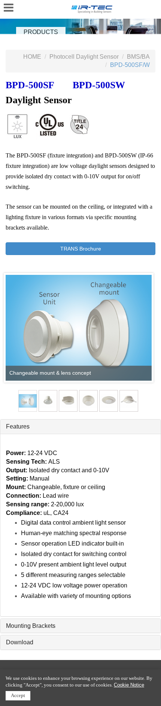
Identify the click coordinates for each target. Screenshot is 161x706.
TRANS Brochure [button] (80, 249)
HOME (32, 56)
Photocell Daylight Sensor (84, 56)
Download (19, 642)
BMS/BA (138, 56)
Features (18, 426)
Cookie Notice (129, 685)
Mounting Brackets (30, 626)
